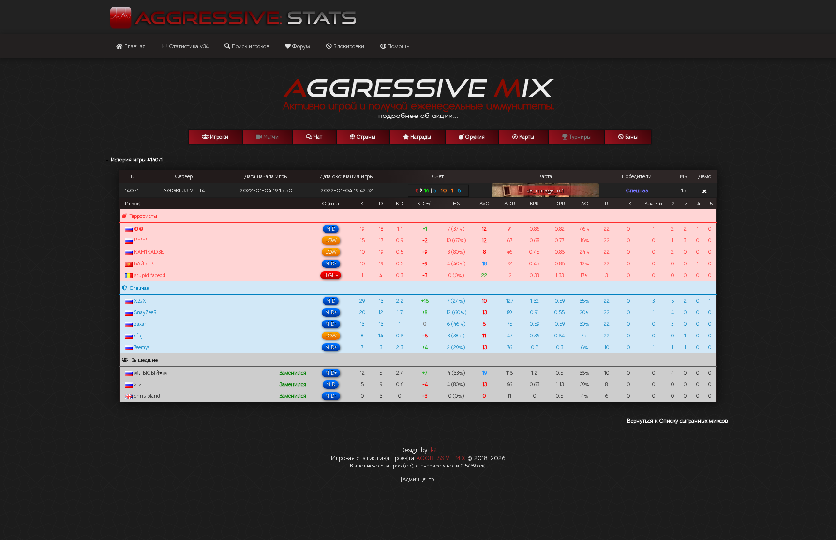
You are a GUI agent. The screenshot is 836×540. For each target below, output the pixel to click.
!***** (140, 240)
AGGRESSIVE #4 (184, 190)
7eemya (141, 347)
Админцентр (418, 479)
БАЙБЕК (143, 263)
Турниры (579, 136)
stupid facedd (149, 275)
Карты (526, 136)
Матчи (270, 136)
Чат (317, 136)
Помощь (397, 46)
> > (137, 384)
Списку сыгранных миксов (693, 420)
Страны (365, 136)
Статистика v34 (188, 46)
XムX (139, 300)
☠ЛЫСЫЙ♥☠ (150, 372)
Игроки (218, 136)
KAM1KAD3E (148, 251)
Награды (420, 136)
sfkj (138, 335)
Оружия (474, 136)
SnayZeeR (145, 312)
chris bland (146, 396)
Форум (300, 46)
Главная (134, 46)
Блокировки (348, 46)
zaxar (139, 324)
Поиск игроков (249, 46)
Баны (631, 136)
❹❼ (138, 228)
